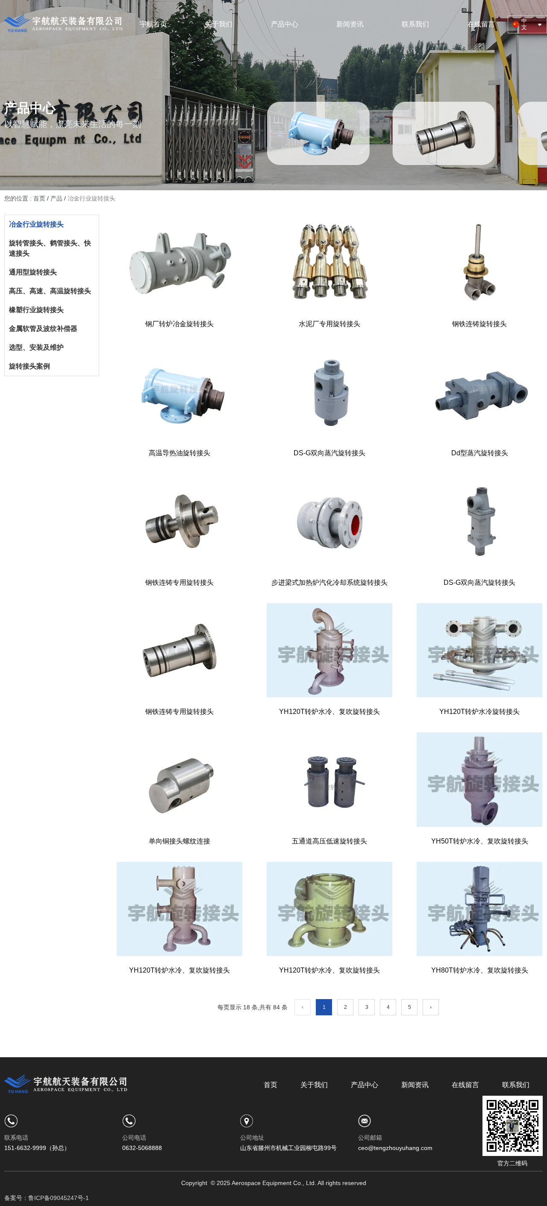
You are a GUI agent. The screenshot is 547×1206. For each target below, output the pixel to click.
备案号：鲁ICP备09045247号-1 (46, 1197)
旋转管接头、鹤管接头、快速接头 (50, 248)
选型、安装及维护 (36, 347)
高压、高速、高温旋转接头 (50, 291)
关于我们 (218, 24)
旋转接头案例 (29, 366)
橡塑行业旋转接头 (36, 309)
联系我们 (415, 24)
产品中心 (284, 24)
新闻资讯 (350, 24)
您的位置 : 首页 (25, 198)
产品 (56, 198)
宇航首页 (153, 24)
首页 (270, 1084)
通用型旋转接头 (33, 272)
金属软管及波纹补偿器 (43, 328)
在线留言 (481, 24)
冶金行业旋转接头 (36, 224)
